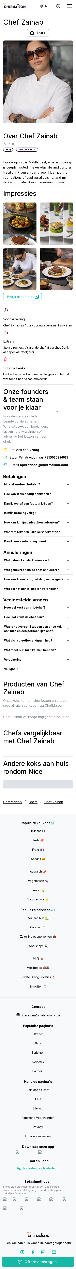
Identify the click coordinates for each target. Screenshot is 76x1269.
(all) (53, 823)
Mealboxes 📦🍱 (38, 967)
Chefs (33, 802)
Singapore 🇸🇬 (51, 1175)
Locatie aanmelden (38, 1136)
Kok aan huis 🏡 (38, 918)
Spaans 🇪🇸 (38, 859)
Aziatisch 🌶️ (38, 871)
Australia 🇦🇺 (44, 1175)
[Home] (14, 6)
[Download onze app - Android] (49, 1152)
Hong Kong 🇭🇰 (48, 1175)
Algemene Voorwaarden (38, 1117)
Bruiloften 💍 (38, 986)
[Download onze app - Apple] (25, 1152)
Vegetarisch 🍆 (38, 880)
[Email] (53, 1253)
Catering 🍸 (38, 927)
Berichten (38, 1052)
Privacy (38, 1127)
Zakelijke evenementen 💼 (38, 936)
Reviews (38, 1062)
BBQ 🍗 (38, 958)
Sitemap (38, 1108)
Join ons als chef (38, 1090)
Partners (38, 1071)
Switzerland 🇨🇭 (29, 1175)
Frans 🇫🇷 (38, 849)
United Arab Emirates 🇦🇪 (41, 1175)
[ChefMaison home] (38, 1235)
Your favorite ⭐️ (38, 899)
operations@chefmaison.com (40, 1015)
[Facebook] (32, 1253)
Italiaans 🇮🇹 (38, 831)
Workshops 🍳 (38, 946)
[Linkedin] (43, 1253)
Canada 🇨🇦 (32, 1175)
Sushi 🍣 (38, 840)
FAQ (38, 1099)
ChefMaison (12, 802)
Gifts (38, 1043)
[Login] (58, 6)
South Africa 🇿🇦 (37, 1175)
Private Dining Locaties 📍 (38, 977)
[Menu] (69, 6)
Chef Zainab (53, 802)
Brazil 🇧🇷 (46, 1175)
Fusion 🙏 (38, 890)
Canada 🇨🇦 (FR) (34, 1175)
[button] (38, 32)
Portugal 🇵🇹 (25, 1175)
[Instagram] (22, 1253)
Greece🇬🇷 (27, 1175)
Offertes (38, 1034)
